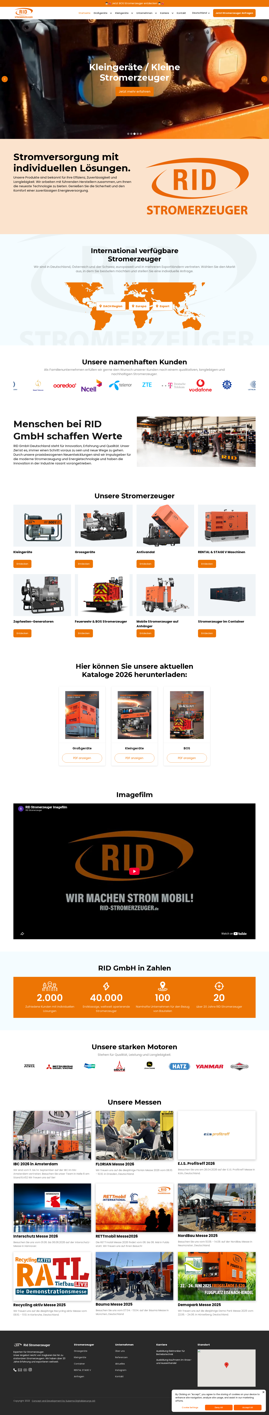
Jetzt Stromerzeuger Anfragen (234, 13)
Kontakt (181, 13)
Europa (139, 306)
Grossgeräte (80, 1351)
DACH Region (110, 306)
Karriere (164, 13)
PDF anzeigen (82, 758)
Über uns (120, 1351)
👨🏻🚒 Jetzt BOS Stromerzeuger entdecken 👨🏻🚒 (134, 3)
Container (79, 1363)
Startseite (84, 13)
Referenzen (121, 1357)
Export (162, 306)
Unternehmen (144, 13)
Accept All (247, 1407)
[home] (23, 13)
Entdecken (22, 563)
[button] (103, 13)
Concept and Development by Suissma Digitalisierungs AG (63, 1400)
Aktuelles (120, 1363)
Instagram (120, 1370)
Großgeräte (100, 13)
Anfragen (79, 1376)
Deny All (219, 1407)
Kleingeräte (122, 13)
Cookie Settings (190, 1407)
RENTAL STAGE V (82, 1370)
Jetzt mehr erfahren (134, 91)
